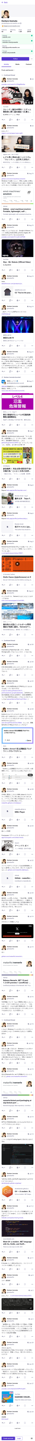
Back (5, 2)
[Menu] (31, 59)
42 (2, 31)
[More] (32, 120)
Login (19, 1438)
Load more (17, 1428)
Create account (8, 1438)
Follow (15, 59)
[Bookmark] (25, 120)
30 (11, 31)
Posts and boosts (7, 70)
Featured (29, 64)
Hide (30, 775)
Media (17, 64)
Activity (6, 64)
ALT (31, 1308)
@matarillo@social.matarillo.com (11, 23)
